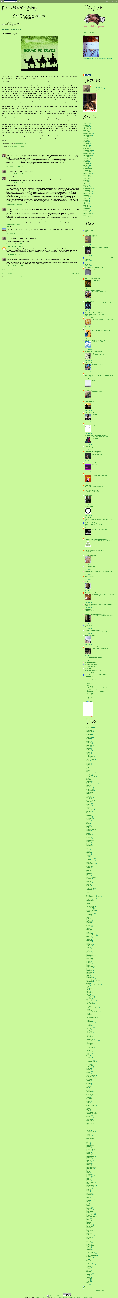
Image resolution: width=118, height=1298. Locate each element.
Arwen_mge (88, 446)
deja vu (88, 1101)
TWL (87, 856)
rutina (87, 887)
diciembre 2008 (87, 155)
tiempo (88, 807)
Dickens (88, 899)
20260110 (87, 259)
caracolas (89, 1079)
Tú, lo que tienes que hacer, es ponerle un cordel (99, 257)
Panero (88, 1034)
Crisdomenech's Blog (91, 523)
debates (88, 1100)
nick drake (89, 1194)
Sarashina (9, 153)
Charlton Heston (90, 1001)
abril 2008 (85, 142)
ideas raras (89, 745)
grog (87, 1142)
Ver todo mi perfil (94, 90)
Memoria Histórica (91, 808)
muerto (88, 961)
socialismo (89, 847)
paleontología (90, 840)
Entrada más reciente (8, 273)
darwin (88, 830)
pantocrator (89, 1210)
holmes (88, 1148)
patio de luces (90, 966)
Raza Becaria (90, 907)
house (88, 836)
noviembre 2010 (87, 192)
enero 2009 (86, 156)
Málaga (88, 1030)
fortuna (88, 948)
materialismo (89, 958)
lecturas (88, 1179)
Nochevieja (89, 1032)
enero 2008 (86, 137)
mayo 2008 (86, 143)
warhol (88, 1280)
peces (88, 1212)
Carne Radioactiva (90, 518)
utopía (88, 1270)
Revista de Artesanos (92, 1040)
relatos (88, 766)
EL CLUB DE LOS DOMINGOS (93, 658)
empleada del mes (91, 1112)
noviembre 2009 (87, 171)
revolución (89, 818)
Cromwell (88, 1002)
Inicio (42, 273)
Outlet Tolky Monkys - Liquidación (93, 573)
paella (88, 1205)
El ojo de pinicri (89, 401)
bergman (88, 920)
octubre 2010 (86, 190)
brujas (88, 1072)
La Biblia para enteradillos (92, 630)
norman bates (90, 1199)
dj (86, 1104)
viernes (88, 1274)
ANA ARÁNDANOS (90, 566)
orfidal (88, 1204)
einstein (88, 1109)
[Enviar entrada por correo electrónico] (27, 143)
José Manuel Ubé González (13, 246)
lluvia (87, 957)
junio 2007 (85, 128)
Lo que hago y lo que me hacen (94, 679)
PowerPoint (89, 1036)
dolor (87, 1106)
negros (88, 962)
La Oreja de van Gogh (92, 1017)
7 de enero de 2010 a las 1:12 (14, 224)
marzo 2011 (86, 198)
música (88, 763)
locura (88, 770)
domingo (88, 751)
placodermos (89, 1226)
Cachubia (88, 998)
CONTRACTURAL (89, 610)
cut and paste (90, 759)
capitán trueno (90, 1078)
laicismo (88, 1177)
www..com (88, 701)
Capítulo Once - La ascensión (99, 475)
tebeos (88, 819)
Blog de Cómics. (89, 329)
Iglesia (88, 854)
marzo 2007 (86, 123)
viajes (88, 823)
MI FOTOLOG (90, 694)
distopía (88, 865)
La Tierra (88, 903)
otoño (87, 771)
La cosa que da (89, 506)
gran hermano (90, 1139)
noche (88, 749)
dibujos (88, 939)
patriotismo (89, 968)
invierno (88, 1166)
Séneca (88, 1049)
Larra (87, 1019)
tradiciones (89, 1269)
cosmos (88, 801)
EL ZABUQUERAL (90, 672)
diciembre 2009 (87, 173)
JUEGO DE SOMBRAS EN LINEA (100, 248)
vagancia (88, 1271)
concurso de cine (91, 829)
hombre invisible (90, 1149)
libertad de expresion (92, 784)
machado (88, 838)
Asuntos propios (89, 301)
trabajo (88, 821)
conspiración (89, 1094)
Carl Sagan (89, 797)
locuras (88, 1181)
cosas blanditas (90, 863)
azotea (88, 917)
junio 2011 (85, 203)
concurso (88, 742)
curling (88, 1097)
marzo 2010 (86, 178)
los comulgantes (90, 1185)
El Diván (87, 379)
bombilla (88, 1071)
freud (87, 1133)
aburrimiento (89, 1060)
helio (87, 1144)
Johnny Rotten (90, 1016)
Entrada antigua (75, 273)
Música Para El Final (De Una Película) (94, 314)
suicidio (88, 1256)
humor (88, 837)
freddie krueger (90, 1131)
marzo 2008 (86, 140)
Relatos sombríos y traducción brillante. (102, 303)
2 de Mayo (89, 988)
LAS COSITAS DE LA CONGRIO (95, 692)
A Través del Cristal (90, 662)
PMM (7, 227)
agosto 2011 (86, 207)
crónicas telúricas (91, 935)
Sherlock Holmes (91, 910)
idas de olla (89, 731)
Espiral (93, 425)
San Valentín (89, 1043)
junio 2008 (85, 145)
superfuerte (89, 1258)
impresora (89, 1157)
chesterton (89, 925)
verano (88, 740)
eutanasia (89, 1119)
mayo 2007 (86, 127)
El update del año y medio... (92, 448)
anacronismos (90, 913)
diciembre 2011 (87, 213)
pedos (88, 1215)
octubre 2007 (86, 131)
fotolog (88, 950)
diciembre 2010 (87, 193)
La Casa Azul (90, 902)
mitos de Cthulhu (91, 959)
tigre (87, 1262)
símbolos (88, 892)
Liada (86, 581)
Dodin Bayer (88, 495)
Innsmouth (89, 1014)
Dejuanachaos (90, 1003)
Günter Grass (90, 900)
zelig (87, 1284)
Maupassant (89, 1027)
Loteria (88, 1024)
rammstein (89, 976)
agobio (88, 859)
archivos (88, 1064)
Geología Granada (90, 635)
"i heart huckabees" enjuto (93, 984)
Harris (88, 1013)
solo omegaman (90, 1253)
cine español (89, 929)
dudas (88, 1108)
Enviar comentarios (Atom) (17, 276)
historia (88, 871)
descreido (89, 937)
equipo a (88, 1115)
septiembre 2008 (87, 150)
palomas (88, 1208)
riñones (88, 1244)
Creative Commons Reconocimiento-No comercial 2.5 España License (75, 1297)
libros (87, 768)
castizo (88, 1080)
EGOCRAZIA (90, 686)
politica (88, 844)
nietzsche (89, 1196)
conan (88, 932)
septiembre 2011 (87, 208)
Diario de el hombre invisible (93, 670)
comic (88, 931)
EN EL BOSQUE (96, 280)
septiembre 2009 (87, 168)
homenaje (89, 1150)
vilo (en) (94, 380)
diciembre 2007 (87, 135)
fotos (87, 1127)
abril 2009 (85, 162)
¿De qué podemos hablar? (92, 290)
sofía (87, 1251)
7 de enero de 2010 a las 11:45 (14, 233)
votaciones (89, 1278)
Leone (88, 1020)
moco (87, 1190)
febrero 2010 (86, 177)
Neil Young (89, 1031)
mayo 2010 (86, 181)
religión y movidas (91, 755)
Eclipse (94, 403)
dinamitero (89, 940)
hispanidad (89, 1146)
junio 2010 (85, 183)
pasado (88, 965)
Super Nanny (89, 1047)
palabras (88, 1207)
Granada (88, 852)
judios (88, 1171)
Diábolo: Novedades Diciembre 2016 (101, 330)
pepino (88, 1218)
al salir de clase (90, 1061)
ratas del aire (89, 1236)
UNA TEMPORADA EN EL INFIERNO (95, 340)
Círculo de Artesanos (91, 374)
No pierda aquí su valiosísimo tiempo (95, 435)
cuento (88, 735)
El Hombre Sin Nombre (91, 490)
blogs (87, 746)
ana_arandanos (90, 860)
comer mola (89, 1090)
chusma (88, 1086)
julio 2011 (85, 205)
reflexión (88, 734)
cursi (87, 778)
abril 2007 (85, 125)
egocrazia (89, 866)
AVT (87, 991)
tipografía (88, 1263)
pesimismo (89, 970)
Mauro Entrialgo (90, 693)
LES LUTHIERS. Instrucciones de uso (94, 486)
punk (87, 1231)
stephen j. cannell (91, 1255)
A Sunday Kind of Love (97, 341)
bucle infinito (89, 828)
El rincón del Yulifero (91, 689)
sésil (87, 1259)
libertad (88, 876)
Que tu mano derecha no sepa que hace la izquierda (98, 632)
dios (87, 833)
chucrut (88, 1084)
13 (87, 851)
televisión (89, 806)
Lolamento (89, 1021)
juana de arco (90, 1170)
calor (87, 757)
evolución (89, 946)
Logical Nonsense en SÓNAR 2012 (94, 524)
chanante (88, 1082)
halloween (89, 953)
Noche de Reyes (10, 34)
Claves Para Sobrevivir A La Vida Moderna (97, 312)
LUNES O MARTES (97, 236)
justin (87, 1172)
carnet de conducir (91, 800)
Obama (88, 826)
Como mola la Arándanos (93, 896)
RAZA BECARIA (89, 677)
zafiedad (88, 1281)
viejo (87, 825)
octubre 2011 (86, 210)
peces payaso (90, 1214)
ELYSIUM (94, 414)
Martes (93, 583)
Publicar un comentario (8, 269)
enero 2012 (86, 215)
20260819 (87, 231)
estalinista (89, 944)
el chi (87, 1111)
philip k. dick (89, 1221)
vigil (87, 1275)
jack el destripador (91, 1167)
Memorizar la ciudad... (97, 391)
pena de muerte (90, 1216)
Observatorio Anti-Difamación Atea (94, 614)
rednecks (88, 1237)
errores (88, 1116)
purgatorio (89, 1233)
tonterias (88, 729)
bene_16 (88, 1068)
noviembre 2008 (87, 153)
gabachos (89, 1137)
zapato (88, 1282)
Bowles (94, 496)
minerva (88, 1189)
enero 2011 (86, 195)
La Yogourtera (89, 660)
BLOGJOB (88, 609)
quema (88, 1234)
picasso (88, 1222)
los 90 (88, 1183)
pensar (88, 841)
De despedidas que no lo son (99, 291)
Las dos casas (90, 773)
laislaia (87, 474)
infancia (88, 873)
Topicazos (89, 697)
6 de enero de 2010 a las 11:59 (14, 174)
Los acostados (90, 1023)
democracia (89, 832)
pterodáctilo (89, 1230)
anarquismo (89, 756)
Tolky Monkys (90, 858)
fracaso (88, 1130)
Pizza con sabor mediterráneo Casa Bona (102, 319)
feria (87, 947)
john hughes (89, 1168)
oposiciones (89, 733)
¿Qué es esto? (88, 716)
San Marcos (89, 909)
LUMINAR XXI (89, 246)
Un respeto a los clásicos (92, 664)
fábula (88, 1134)
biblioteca (89, 921)
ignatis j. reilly (90, 1156)
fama (87, 1124)
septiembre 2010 (87, 188)
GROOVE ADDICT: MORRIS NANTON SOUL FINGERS (98, 519)
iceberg (88, 1152)
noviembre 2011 (87, 212)
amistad (88, 1062)
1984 (87, 987)
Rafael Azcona (90, 1038)
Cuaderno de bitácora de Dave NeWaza (96, 539)
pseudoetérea (88, 668)
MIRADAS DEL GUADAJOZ (92, 279)
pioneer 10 (89, 1225)
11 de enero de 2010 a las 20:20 (15, 254)
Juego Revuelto (89, 576)
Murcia (88, 855)
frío (87, 812)
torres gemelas (90, 1264)
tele (87, 848)
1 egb (87, 986)
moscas (88, 881)
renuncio (88, 1242)
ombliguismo (89, 1203)
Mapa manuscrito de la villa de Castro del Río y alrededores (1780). (102, 353)
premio (88, 973)
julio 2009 (85, 167)
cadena (88, 1073)
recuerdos (89, 795)
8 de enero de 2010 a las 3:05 (14, 244)
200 (87, 990)
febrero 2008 (86, 138)
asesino (88, 915)
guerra (88, 782)
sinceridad (89, 981)
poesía (88, 843)
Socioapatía (89, 788)
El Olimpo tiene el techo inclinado (94, 550)
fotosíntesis (89, 1128)
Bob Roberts (89, 995)
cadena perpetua (90, 1075)
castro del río (89, 810)
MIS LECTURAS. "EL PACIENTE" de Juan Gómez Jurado (99, 375)
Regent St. (94, 464)
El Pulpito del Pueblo (91, 413)
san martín (89, 1248)
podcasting (89, 972)
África (88, 983)
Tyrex (87, 1056)
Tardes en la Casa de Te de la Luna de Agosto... (98, 604)
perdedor (88, 884)
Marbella (88, 1025)
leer (87, 874)
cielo (87, 1087)
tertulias (88, 1260)
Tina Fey (88, 1053)
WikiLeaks (89, 1057)
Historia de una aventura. (98, 364)
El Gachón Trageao (90, 363)
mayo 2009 (86, 163)
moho (87, 1192)
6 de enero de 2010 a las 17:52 (14, 183)
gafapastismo (90, 1138)
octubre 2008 (86, 152)
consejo (88, 1093)
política (88, 764)
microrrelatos (89, 792)
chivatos (88, 1083)
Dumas (88, 1005)
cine (87, 928)
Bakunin (88, 992)
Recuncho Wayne (90, 666)
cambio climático (91, 924)
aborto (88, 911)
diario (87, 1102)
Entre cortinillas (89, 424)
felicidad (88, 803)
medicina (88, 878)
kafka (87, 760)
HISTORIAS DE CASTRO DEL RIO (94, 268)
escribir (88, 867)
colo (87, 1089)
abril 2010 (85, 180)
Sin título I (94, 556)
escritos (88, 744)
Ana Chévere (88, 625)
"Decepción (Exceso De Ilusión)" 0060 (94, 491)
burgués (88, 862)
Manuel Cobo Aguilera (91, 593)
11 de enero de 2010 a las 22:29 (15, 266)
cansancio (89, 1076)
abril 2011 (85, 200)
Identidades (88, 627)
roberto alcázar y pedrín (92, 980)
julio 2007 (85, 130)
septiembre (89, 889)
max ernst (89, 1186)
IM (87, 690)
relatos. (88, 752)
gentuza (88, 870)
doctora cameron (90, 1105)
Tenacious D (89, 1051)
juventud (88, 1174)
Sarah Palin (89, 1045)
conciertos (89, 1091)
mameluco (21, 146)
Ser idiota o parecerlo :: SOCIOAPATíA (96, 675)
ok (87, 1201)
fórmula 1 (88, 1135)
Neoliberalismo (90, 906)
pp (87, 786)
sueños (88, 741)
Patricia (88, 1035)
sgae (87, 891)
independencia (90, 955)
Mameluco (9, 169)
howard (88, 954)
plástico (88, 1227)
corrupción (89, 933)
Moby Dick (89, 1028)
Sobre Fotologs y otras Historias (100, 648)
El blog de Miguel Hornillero (93, 451)
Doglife (88, 685)
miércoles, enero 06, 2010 (21, 143)
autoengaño (89, 1065)
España (88, 799)
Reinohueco (88, 390)
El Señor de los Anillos (92, 1008)
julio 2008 (85, 146)
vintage (88, 1277)
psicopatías (89, 845)
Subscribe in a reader (88, 32)
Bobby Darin (89, 997)
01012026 (87, 264)
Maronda (88, 904)
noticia (88, 1200)
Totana (88, 1054)
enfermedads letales (91, 1113)
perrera (88, 1219)
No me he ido (88, 551)
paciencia (89, 964)
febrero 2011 (86, 197)
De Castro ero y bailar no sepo (93, 351)
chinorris (88, 926)
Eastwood (89, 1006)
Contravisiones (89, 230)
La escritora (88, 568)
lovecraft (88, 815)
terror (87, 849)
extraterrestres (90, 1123)
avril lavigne (89, 1067)
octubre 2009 (86, 170)
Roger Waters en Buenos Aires (99, 529)
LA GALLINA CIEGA (90, 555)
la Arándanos (89, 1175)
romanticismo (90, 1245)
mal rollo (88, 817)
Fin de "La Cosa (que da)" (98, 508)
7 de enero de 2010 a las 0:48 (14, 204)
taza (87, 796)
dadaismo (89, 1098)
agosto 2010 (86, 187)
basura (88, 918)
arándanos (89, 775)
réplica (88, 1247)
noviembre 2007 (87, 133)
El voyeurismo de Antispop (92, 463)
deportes (88, 936)
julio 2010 (85, 185)
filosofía (88, 779)
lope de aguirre (90, 1182)
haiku (87, 814)
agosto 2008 (86, 148)
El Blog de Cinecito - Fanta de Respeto (96, 688)
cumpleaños (89, 790)
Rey (87, 1042)
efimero (88, 943)
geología (88, 781)
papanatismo (89, 1211)
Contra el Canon (90, 898)
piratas (88, 793)
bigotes (88, 1069)
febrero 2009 (86, 158)
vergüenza (89, 1273)
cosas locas (10, 146)
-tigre (86, 578)
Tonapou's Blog (89, 262)
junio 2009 (85, 165)
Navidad (88, 774)
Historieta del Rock (90, 528)
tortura (88, 1267)
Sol (87, 1046)
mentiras (88, 1188)
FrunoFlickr (88, 485)
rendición (88, 1241)
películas (88, 882)
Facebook (89, 1010)
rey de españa (90, 979)
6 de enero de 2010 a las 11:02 (14, 166)
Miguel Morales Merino (42, 1297)
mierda (88, 880)
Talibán (88, 1050)
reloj (87, 1238)
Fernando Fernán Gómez (93, 1012)
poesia (88, 748)
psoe (87, 1229)
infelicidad (89, 1160)
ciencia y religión (90, 777)
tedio (87, 893)
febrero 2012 (86, 217)
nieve (87, 1197)
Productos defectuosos (91, 318)
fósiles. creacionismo (92, 869)
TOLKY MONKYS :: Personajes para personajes (99, 696)
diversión (88, 942)
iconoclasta (89, 1153)
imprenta (88, 804)
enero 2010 (86, 175)
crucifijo (88, 1095)
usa (87, 822)
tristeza (88, 753)
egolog (88, 738)
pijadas (88, 1223)
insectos (88, 1163)
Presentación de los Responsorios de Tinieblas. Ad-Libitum (101, 453)
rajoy (87, 975)
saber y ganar (90, 888)
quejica (88, 885)
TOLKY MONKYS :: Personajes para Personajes (98, 571)
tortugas (88, 1266)
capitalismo (89, 789)
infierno (88, 1161)
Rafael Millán (89, 1039)
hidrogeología (90, 1145)
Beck (87, 994)
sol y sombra (89, 1252)
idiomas (88, 1155)
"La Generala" (95, 269)
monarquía (89, 1193)
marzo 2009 (86, 160)
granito (88, 1141)
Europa (88, 1009)
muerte (88, 762)
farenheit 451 (89, 1126)
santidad (88, 1249)
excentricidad (90, 1120)
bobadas (88, 922)
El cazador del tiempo (91, 235)
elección (88, 811)
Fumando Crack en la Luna (92, 646)
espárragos (89, 1117)
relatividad (89, 977)
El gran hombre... (89, 605)
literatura (88, 785)
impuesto (88, 1159)
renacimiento (89, 1240)
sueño (88, 767)
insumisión (89, 1164)
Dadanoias (89, 683)
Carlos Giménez (90, 999)
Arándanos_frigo (90, 895)
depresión (16, 146)
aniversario (89, 914)
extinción (88, 1122)
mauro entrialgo (90, 877)
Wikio (84, 35)
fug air (88, 951)
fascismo (88, 834)
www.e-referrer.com (100, 1290)
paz (87, 969)
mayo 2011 (86, 202)
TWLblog (88, 699)
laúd (87, 1178)
